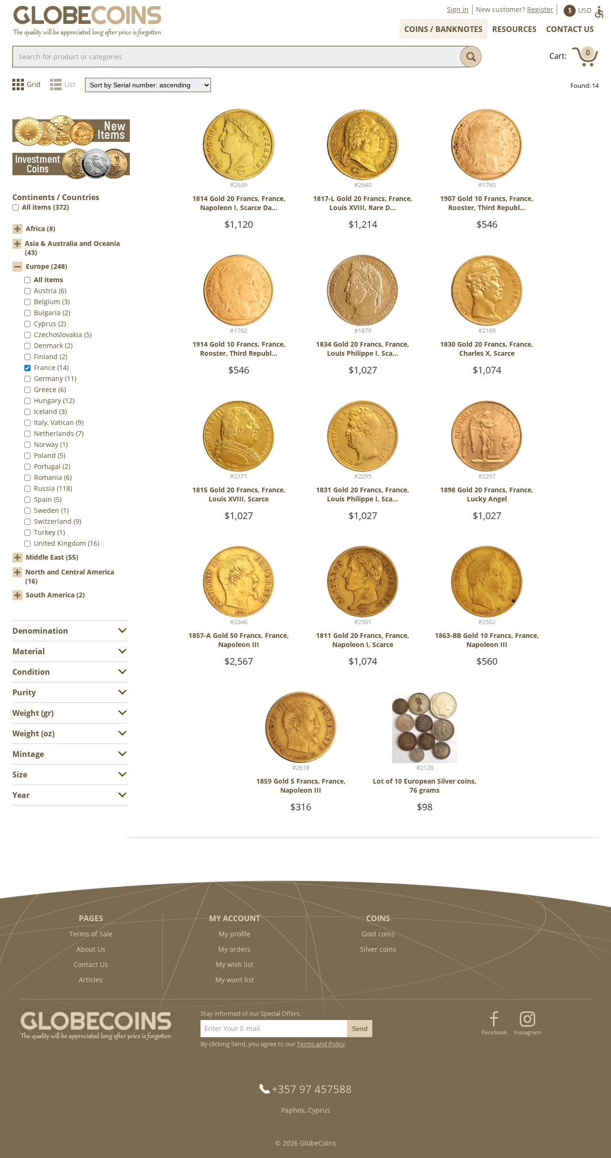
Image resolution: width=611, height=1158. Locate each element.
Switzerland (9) (57, 521)
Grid (34, 84)
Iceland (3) (50, 411)
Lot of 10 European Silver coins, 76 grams (424, 785)
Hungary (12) (54, 400)
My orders (234, 949)
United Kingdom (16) (66, 543)
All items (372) (45, 207)
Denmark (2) (53, 345)
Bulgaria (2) (52, 312)
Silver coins (378, 949)
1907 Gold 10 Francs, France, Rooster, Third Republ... (486, 203)
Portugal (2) (52, 466)
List (69, 84)
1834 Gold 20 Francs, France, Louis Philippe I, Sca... (362, 349)
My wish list (234, 964)
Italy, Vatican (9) (59, 422)
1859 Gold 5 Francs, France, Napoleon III (301, 785)
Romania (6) (53, 477)
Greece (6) (50, 389)
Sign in (458, 9)
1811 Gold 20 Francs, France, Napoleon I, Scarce (362, 640)
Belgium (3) (52, 301)
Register (540, 9)
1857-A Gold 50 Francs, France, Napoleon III (239, 640)
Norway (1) (51, 444)
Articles (91, 979)
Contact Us (570, 29)
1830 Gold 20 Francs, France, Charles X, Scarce (486, 349)
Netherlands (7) (59, 433)
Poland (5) (49, 455)
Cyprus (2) (50, 323)
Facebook (494, 1032)
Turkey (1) (49, 532)
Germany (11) (55, 378)
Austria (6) (50, 290)
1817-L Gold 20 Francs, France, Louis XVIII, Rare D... (362, 203)
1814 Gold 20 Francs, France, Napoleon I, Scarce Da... (238, 203)
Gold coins (378, 933)
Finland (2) (50, 356)
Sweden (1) (51, 510)
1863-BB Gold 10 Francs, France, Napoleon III (487, 640)
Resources (514, 29)
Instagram (527, 1032)
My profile (235, 933)
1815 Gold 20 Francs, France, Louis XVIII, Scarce (238, 494)
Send (360, 1028)
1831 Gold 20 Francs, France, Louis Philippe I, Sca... (362, 494)
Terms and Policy (321, 1044)
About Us (90, 949)
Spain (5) (48, 499)
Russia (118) (53, 488)
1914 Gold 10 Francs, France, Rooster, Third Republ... (238, 349)
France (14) (51, 367)
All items (48, 279)
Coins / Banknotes (443, 29)
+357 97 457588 (312, 1089)
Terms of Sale (91, 933)
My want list (234, 979)
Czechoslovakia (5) (63, 334)
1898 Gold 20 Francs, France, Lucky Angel (486, 494)
